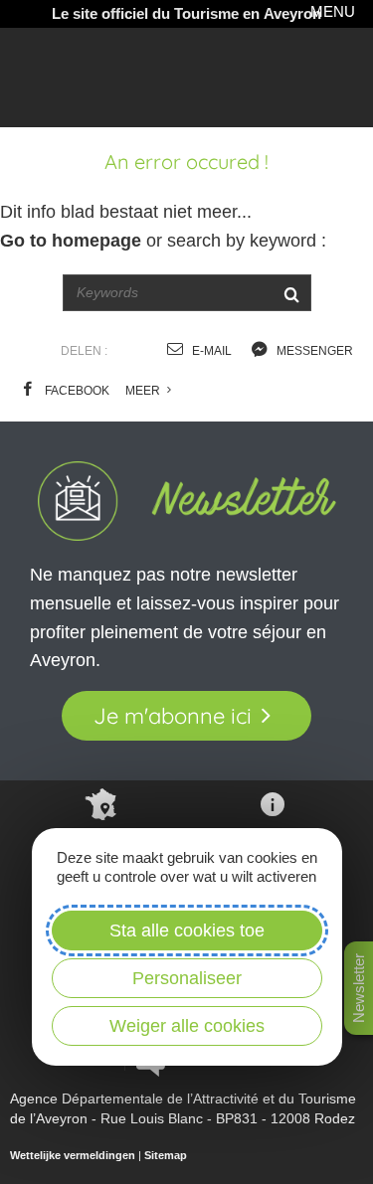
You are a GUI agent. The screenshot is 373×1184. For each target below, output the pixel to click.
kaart (101, 842)
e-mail (210, 351)
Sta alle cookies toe (187, 930)
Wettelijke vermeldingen (72, 1155)
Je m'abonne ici (172, 716)
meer (144, 391)
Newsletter (358, 988)
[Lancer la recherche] (292, 292)
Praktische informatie (272, 850)
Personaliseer (187, 978)
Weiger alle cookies (187, 1026)
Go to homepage (70, 241)
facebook (75, 391)
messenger (313, 351)
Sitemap (165, 1155)
